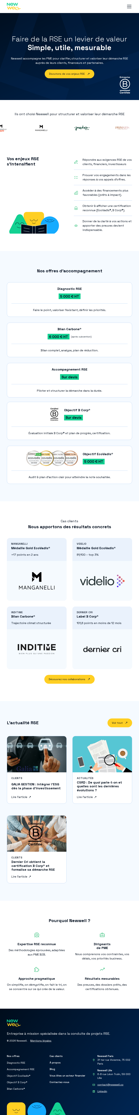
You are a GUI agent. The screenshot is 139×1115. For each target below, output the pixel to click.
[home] (14, 6)
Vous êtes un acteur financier (67, 1075)
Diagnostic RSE (16, 1062)
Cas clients (56, 1056)
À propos (55, 1062)
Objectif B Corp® (17, 1082)
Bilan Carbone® (16, 1088)
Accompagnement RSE (21, 1069)
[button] (128, 6)
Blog (52, 1069)
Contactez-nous (59, 1082)
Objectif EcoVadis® (18, 1075)
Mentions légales (40, 1040)
